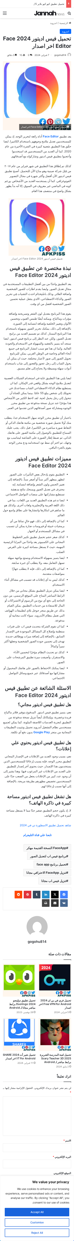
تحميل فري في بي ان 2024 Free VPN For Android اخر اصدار (55, 1004)
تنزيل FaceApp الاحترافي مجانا (46, 872)
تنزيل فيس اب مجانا (53, 881)
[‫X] (55, 894)
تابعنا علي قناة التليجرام (37, 835)
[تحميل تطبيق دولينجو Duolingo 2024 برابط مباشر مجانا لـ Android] (19, 980)
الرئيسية (64, 22)
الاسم (67, 1140)
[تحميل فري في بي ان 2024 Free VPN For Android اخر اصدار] (55, 980)
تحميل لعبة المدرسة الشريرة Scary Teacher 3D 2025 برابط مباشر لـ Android (55, 1058)
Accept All (37, 1212)
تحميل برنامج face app (51, 864)
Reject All (37, 1232)
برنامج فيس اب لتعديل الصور (48, 856)
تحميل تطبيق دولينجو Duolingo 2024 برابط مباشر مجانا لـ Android (22, 1004)
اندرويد (53, 22)
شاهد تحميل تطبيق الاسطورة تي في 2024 (45, 825)
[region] (37, 1208)
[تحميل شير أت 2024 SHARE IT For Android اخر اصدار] (19, 1034)
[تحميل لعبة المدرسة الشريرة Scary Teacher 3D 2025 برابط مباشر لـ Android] (55, 1034)
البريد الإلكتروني (62, 1156)
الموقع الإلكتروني (62, 1173)
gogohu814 (60, 55)
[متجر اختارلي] (49, 13)
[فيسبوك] (64, 894)
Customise (37, 1222)
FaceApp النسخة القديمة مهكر (46, 848)
